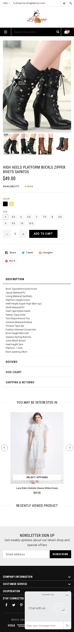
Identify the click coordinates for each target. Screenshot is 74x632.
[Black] (5, 203)
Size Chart (14, 372)
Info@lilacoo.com (35, 3)
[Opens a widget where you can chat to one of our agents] (48, 610)
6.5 (29, 217)
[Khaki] (11, 203)
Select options (37, 477)
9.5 (13, 223)
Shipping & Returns (20, 382)
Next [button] (69, 447)
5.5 (13, 217)
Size (5, 212)
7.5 (44, 217)
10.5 (31, 223)
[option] (11, 146)
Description (15, 279)
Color (6, 199)
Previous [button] (4, 447)
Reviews (12, 362)
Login (64, 3)
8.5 (60, 217)
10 (21, 223)
